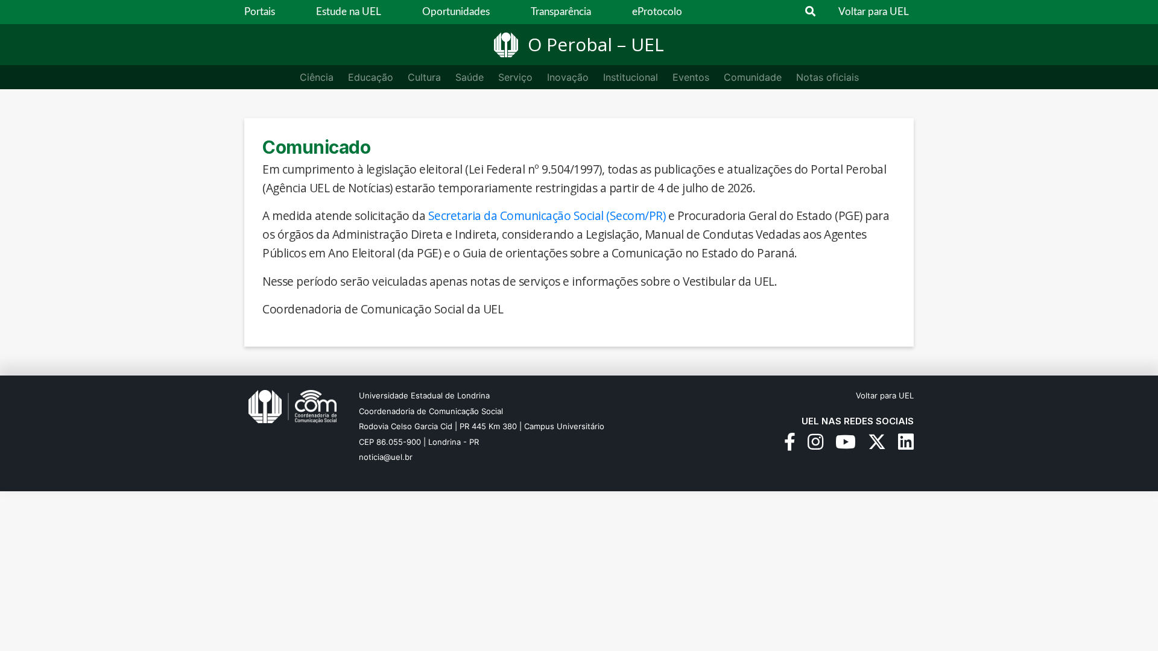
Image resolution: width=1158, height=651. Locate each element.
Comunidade (753, 77)
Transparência (561, 12)
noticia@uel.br (386, 457)
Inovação (568, 77)
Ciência (317, 77)
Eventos (690, 77)
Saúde (469, 77)
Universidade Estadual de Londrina (424, 395)
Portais (259, 12)
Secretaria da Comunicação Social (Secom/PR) (547, 215)
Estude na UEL (348, 12)
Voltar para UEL (873, 12)
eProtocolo (657, 12)
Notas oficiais (827, 77)
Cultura (424, 77)
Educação (370, 77)
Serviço (515, 77)
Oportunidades (456, 12)
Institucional (630, 77)
